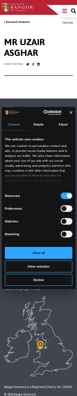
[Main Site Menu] (64, 11)
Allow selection (38, 266)
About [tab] (63, 124)
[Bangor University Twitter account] (27, 64)
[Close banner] (70, 112)
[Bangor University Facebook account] (33, 64)
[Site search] (73, 11)
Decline (38, 280)
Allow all (38, 253)
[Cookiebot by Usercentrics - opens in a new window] (45, 112)
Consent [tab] (14, 124)
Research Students (18, 22)
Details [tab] (38, 124)
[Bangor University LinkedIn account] (38, 64)
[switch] (66, 208)
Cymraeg (67, 22)
